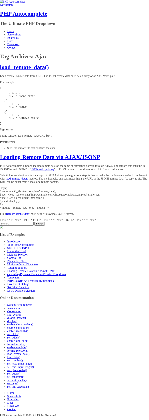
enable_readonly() (17, 331)
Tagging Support (17, 267)
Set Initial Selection (18, 287)
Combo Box (14, 257)
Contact (11, 47)
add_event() (14, 314)
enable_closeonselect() (20, 324)
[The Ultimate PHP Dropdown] (12, 1)
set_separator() (15, 376)
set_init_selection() (18, 386)
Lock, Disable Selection (21, 290)
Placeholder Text (17, 261)
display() (12, 321)
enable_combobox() (18, 327)
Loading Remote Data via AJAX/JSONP (50, 157)
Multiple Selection (17, 254)
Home (10, 31)
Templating (13, 277)
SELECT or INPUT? (19, 248)
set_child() (13, 334)
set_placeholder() (17, 370)
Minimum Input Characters (22, 264)
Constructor (14, 311)
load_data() (13, 357)
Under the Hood (16, 251)
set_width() (13, 337)
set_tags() (12, 383)
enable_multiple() (17, 347)
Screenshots (14, 34)
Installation (13, 308)
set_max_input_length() (20, 363)
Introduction (14, 241)
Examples (13, 37)
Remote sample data (17, 213)
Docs (10, 41)
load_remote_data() (24, 67)
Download (13, 44)
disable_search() (16, 317)
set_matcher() (15, 360)
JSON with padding (42, 169)
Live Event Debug (18, 284)
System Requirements (19, 304)
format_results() (16, 344)
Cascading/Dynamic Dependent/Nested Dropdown (36, 274)
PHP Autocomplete (23, 13)
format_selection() (17, 350)
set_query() (13, 373)
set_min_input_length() (20, 367)
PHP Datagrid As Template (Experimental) (31, 280)
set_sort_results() (17, 380)
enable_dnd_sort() (17, 340)
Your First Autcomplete (20, 244)
